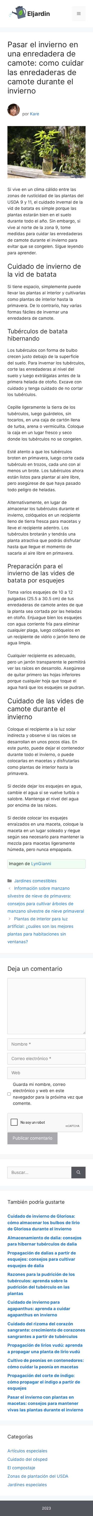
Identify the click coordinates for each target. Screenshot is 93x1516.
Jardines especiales (27, 1484)
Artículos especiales (27, 1450)
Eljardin (38, 13)
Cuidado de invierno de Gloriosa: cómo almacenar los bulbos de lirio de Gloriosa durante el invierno (43, 1222)
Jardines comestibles (35, 880)
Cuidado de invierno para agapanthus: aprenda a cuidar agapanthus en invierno (38, 1308)
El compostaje (21, 1467)
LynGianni (41, 863)
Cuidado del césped (27, 1459)
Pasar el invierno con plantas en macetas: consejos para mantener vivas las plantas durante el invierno (45, 1403)
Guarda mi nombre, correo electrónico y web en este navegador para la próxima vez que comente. (48, 1094)
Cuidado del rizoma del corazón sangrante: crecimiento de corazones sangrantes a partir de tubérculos (46, 1330)
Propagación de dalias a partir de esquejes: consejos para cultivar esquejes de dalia (41, 1259)
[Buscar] (78, 1173)
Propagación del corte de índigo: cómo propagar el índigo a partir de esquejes (43, 1382)
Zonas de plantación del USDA (37, 1476)
